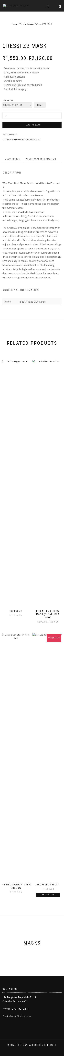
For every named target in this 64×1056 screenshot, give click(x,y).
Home (14, 24)
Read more (48, 895)
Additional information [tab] (41, 159)
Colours (7, 100)
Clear (39, 104)
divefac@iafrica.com (20, 1016)
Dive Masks (20, 139)
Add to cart (33, 125)
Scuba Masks (27, 24)
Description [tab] (12, 159)
